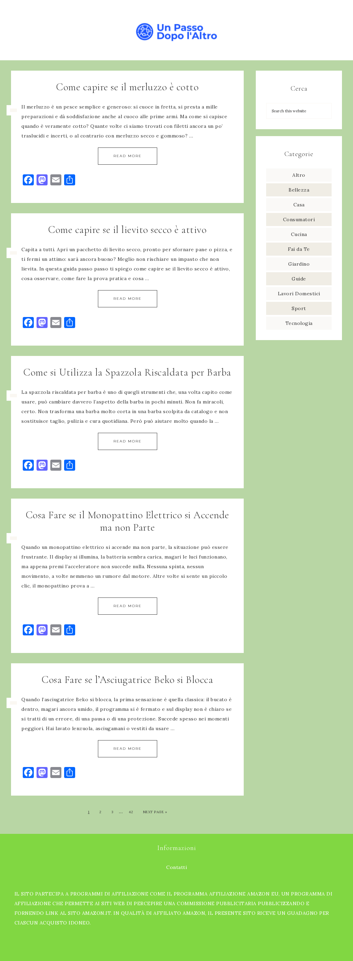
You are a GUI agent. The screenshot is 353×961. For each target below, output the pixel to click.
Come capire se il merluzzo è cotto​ (127, 87)
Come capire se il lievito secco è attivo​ (127, 229)
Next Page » (155, 812)
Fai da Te (299, 249)
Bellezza (299, 190)
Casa (299, 205)
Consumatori (299, 219)
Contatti (176, 867)
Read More (127, 156)
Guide (299, 279)
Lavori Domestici (299, 293)
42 (131, 812)
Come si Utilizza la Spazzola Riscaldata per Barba (127, 372)
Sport (299, 308)
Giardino (299, 264)
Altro (298, 175)
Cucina (299, 234)
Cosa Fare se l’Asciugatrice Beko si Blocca (127, 679)
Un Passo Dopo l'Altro (176, 30)
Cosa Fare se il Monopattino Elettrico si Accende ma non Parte (127, 521)
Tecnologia (299, 323)
